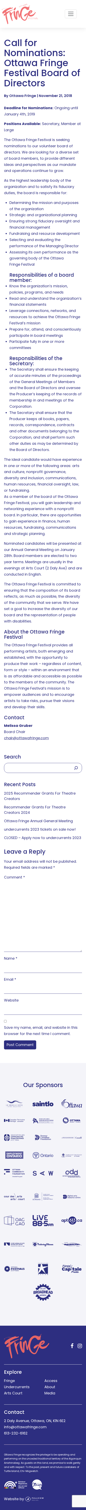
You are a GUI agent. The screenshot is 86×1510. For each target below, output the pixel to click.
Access (50, 1380)
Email (10, 979)
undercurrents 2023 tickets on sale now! (40, 829)
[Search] (76, 768)
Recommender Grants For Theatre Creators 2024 (35, 810)
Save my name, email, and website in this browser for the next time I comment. (41, 1030)
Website (11, 1000)
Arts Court (13, 1393)
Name (10, 958)
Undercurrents (17, 1386)
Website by (14, 1498)
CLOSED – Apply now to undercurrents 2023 (42, 837)
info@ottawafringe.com (25, 1426)
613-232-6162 (16, 1433)
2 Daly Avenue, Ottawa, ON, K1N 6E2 (35, 1420)
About (49, 1386)
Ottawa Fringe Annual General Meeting (38, 820)
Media (49, 1393)
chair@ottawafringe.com (26, 737)
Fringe (9, 1380)
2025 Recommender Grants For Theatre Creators (40, 796)
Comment (14, 877)
